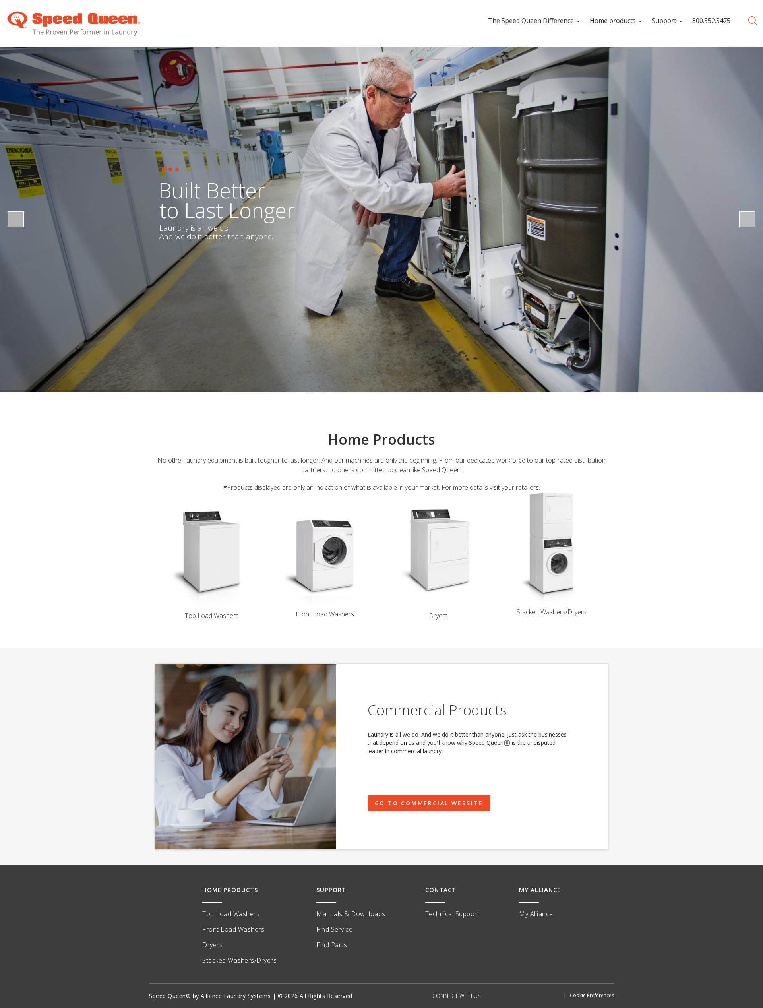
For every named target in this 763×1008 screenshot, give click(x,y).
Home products (613, 20)
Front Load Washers (233, 929)
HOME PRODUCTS (230, 890)
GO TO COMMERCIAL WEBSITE (429, 803)
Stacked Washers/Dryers (239, 960)
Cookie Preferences (592, 995)
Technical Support (452, 913)
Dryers (212, 944)
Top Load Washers (230, 913)
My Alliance (536, 913)
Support (664, 20)
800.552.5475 (711, 20)
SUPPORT (331, 890)
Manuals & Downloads (350, 913)
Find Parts (331, 944)
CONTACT (440, 890)
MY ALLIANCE (540, 890)
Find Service (334, 929)
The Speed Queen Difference (531, 20)
